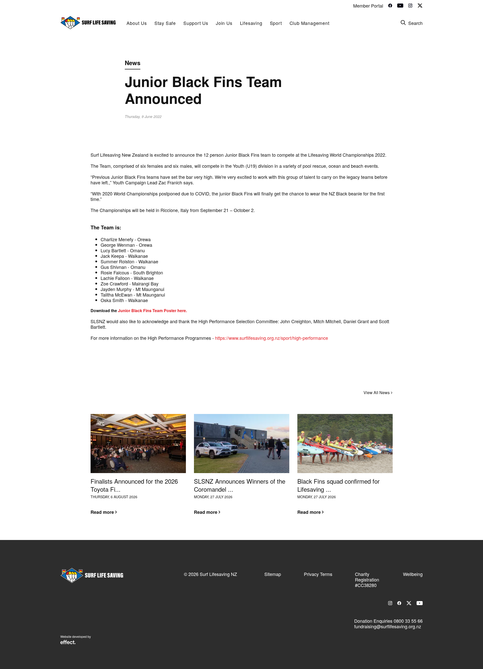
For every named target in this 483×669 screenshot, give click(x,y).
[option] (138, 468)
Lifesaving (251, 23)
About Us (137, 23)
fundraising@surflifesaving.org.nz (387, 626)
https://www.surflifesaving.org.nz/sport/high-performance (271, 337)
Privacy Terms (318, 574)
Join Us (224, 23)
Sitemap (272, 574)
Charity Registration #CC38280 (367, 579)
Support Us (195, 23)
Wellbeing (413, 574)
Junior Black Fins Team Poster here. (152, 310)
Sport (276, 23)
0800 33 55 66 (408, 620)
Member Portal (368, 5)
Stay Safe (165, 23)
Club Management (310, 23)
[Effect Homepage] (67, 642)
